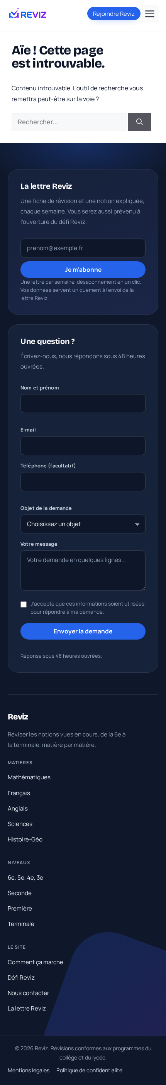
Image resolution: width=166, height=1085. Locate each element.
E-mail (28, 429)
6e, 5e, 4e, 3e (25, 877)
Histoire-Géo (25, 839)
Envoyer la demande (83, 631)
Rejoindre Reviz (114, 14)
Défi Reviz (21, 977)
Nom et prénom (39, 387)
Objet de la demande (46, 507)
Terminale (21, 924)
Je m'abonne (83, 269)
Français (19, 793)
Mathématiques (29, 777)
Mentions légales (28, 1070)
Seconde (20, 893)
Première (20, 908)
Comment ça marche (35, 962)
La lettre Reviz (27, 1008)
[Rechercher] (139, 122)
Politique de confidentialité (89, 1070)
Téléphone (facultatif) (48, 465)
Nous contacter (28, 993)
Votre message (39, 543)
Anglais (18, 808)
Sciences (20, 824)
